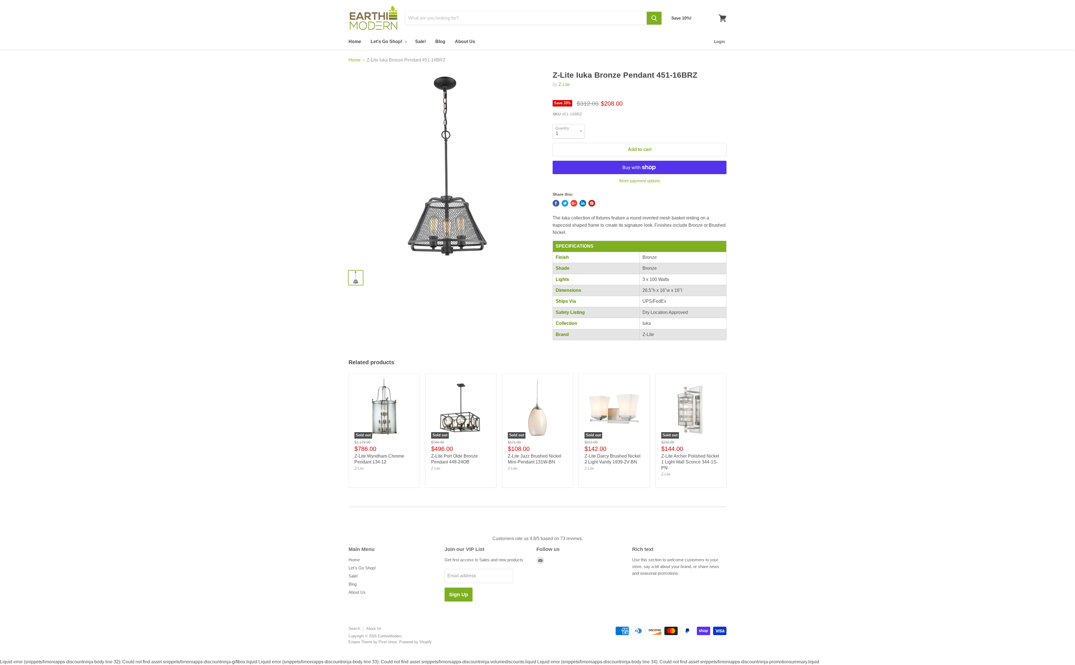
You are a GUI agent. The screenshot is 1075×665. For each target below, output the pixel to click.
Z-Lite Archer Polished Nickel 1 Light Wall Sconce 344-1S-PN (690, 462)
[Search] (654, 18)
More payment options (639, 180)
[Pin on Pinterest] (591, 203)
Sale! (420, 41)
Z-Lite (564, 84)
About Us (465, 41)
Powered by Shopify (415, 642)
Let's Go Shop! (387, 41)
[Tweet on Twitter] (565, 203)
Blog (440, 41)
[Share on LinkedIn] (582, 203)
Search (354, 628)
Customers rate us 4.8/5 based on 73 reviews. (537, 538)
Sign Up (458, 594)
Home (355, 41)
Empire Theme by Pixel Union (373, 642)
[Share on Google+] (574, 203)
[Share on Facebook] (556, 203)
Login (719, 41)
